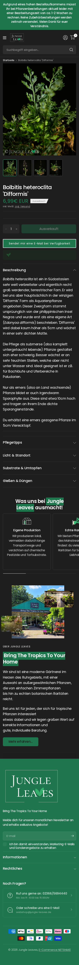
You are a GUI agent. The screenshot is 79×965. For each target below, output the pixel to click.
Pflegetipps (12, 442)
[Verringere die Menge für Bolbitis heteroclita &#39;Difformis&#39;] (6, 229)
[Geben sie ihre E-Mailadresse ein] (72, 836)
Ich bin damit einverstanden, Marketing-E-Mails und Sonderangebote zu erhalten (42, 846)
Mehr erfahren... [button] (21, 741)
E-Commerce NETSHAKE (55, 950)
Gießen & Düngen (17, 480)
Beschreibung (14, 270)
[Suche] (71, 49)
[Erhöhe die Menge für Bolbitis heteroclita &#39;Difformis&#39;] (16, 229)
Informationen (15, 857)
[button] (39, 243)
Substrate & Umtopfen (22, 468)
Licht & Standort (16, 455)
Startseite (8, 60)
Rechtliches (12, 868)
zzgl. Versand (22, 206)
